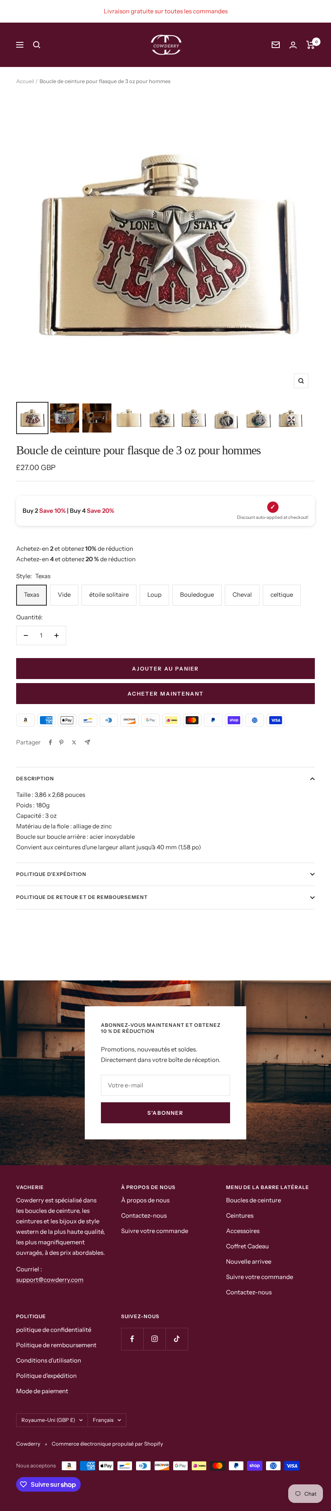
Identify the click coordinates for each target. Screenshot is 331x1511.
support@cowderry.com (50, 1279)
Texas (31, 594)
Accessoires (243, 1231)
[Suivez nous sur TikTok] (177, 1339)
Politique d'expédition (51, 874)
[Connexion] (293, 45)
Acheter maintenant (166, 693)
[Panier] (310, 45)
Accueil (25, 81)
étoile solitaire (109, 594)
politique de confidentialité (53, 1329)
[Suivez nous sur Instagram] (154, 1339)
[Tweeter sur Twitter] (74, 742)
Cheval (242, 594)
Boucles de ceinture (253, 1200)
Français (103, 1420)
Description (35, 778)
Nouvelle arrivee (248, 1261)
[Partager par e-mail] (87, 742)
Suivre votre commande (154, 1231)
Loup (154, 594)
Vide (64, 594)
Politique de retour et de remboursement (82, 897)
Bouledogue (197, 594)
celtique (281, 594)
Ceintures (239, 1215)
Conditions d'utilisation (48, 1360)
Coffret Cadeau (247, 1246)
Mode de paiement (42, 1391)
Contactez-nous (144, 1215)
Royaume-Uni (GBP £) (48, 1420)
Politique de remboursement (56, 1345)
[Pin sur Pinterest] (61, 742)
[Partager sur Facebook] (50, 742)
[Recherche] (36, 44)
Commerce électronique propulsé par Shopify (107, 1443)
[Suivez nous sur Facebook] (132, 1339)
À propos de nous (145, 1200)
